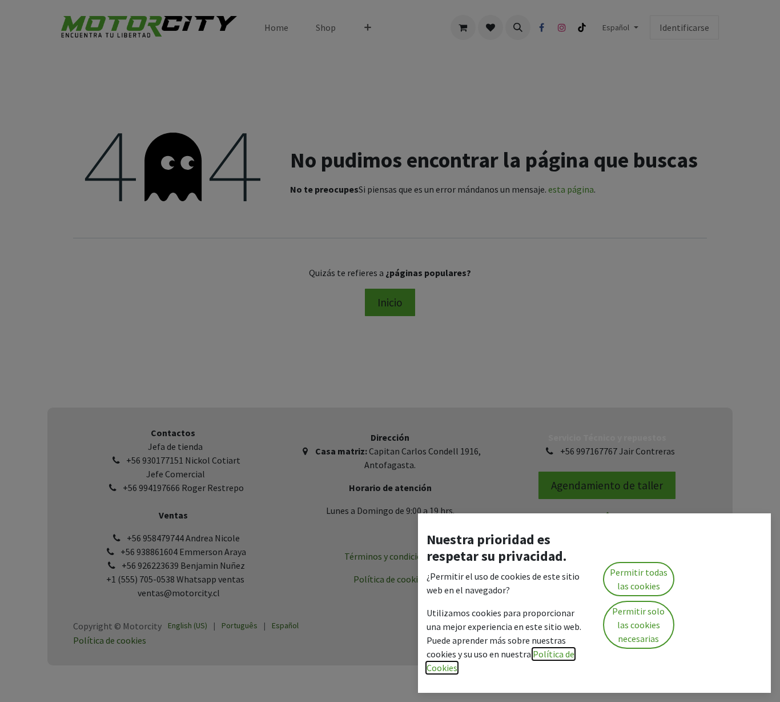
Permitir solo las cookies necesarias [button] (638, 624)
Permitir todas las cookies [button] (639, 579)
